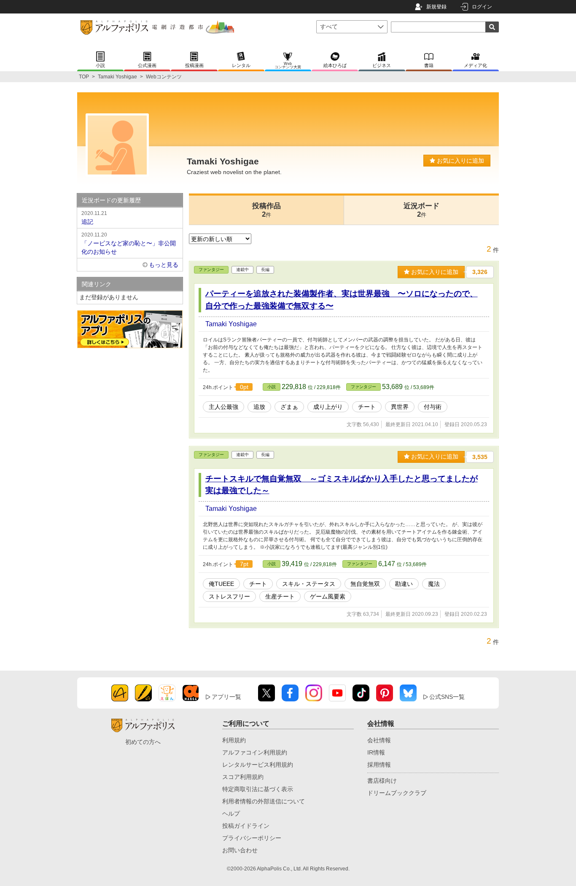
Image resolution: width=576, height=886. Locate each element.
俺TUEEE (221, 583)
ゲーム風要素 (327, 596)
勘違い (404, 583)
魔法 (434, 583)
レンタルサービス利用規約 (257, 764)
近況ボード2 (421, 210)
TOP (84, 77)
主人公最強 (223, 406)
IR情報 (376, 752)
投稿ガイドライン (245, 825)
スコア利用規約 (243, 776)
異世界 (400, 406)
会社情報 (379, 740)
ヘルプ (231, 813)
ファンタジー (211, 269)
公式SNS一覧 (447, 696)
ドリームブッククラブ (396, 792)
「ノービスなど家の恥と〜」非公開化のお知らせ (128, 243)
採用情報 (379, 764)
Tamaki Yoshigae (117, 77)
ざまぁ (289, 406)
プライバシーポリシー (251, 838)
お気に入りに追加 (459, 160)
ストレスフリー (229, 596)
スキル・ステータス (308, 583)
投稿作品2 (266, 210)
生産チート (280, 596)
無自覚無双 (365, 583)
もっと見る (163, 264)
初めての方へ (143, 741)
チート (367, 406)
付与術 (432, 406)
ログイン (482, 7)
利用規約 (234, 740)
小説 (271, 386)
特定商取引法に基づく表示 (257, 789)
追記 (94, 217)
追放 (259, 406)
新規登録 (436, 7)
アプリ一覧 (226, 696)
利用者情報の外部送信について (263, 801)
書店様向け (382, 780)
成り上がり (328, 406)
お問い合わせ (240, 850)
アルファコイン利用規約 (254, 752)
